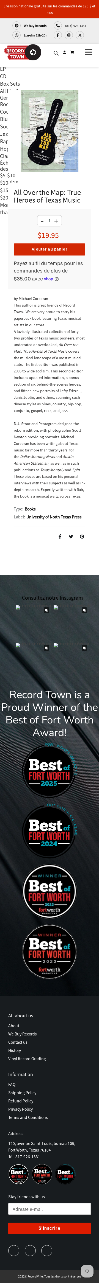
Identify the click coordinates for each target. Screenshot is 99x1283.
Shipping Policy (22, 1092)
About (13, 1025)
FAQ (11, 1084)
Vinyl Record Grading (27, 1058)
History (14, 1050)
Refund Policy (20, 1101)
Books (30, 509)
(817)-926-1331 (75, 25)
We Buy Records (34, 25)
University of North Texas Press (54, 517)
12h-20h (35, 35)
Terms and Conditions (28, 1117)
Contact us (18, 1042)
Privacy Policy (20, 1109)
